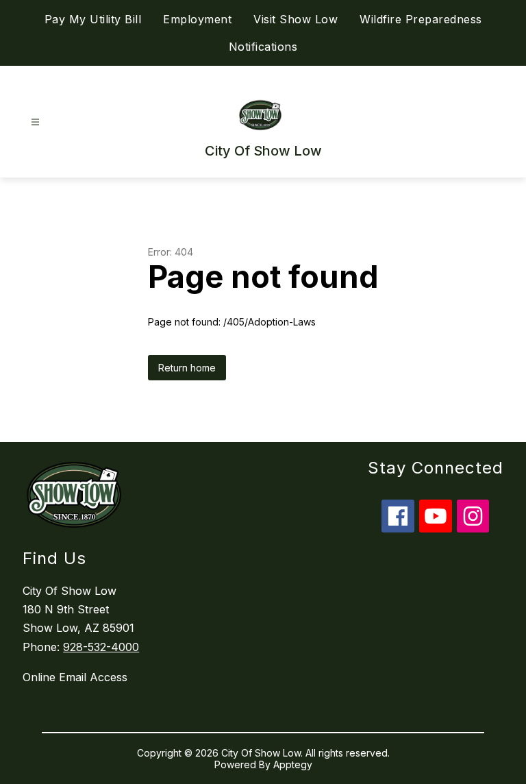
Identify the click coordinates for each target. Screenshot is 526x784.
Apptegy (292, 764)
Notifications (263, 46)
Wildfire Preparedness (421, 19)
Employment (197, 19)
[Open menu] (35, 122)
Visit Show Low (295, 19)
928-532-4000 (101, 647)
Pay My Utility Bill (93, 19)
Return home (187, 367)
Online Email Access (75, 677)
